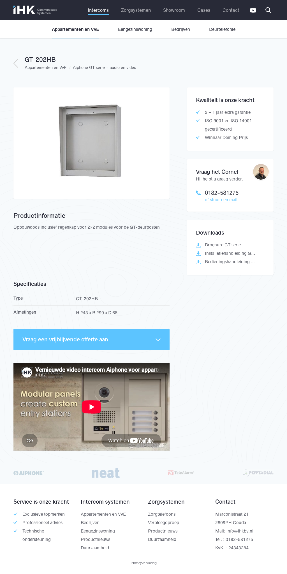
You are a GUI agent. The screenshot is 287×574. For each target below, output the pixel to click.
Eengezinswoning (135, 29)
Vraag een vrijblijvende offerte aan (65, 339)
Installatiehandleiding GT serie (230, 253)
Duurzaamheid (95, 547)
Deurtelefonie (222, 29)
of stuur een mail (221, 199)
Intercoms (98, 10)
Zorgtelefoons (161, 514)
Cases (203, 10)
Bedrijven (180, 29)
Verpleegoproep (163, 522)
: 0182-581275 (238, 539)
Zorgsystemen (136, 10)
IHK (35, 10)
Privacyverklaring (144, 563)
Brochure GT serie (223, 244)
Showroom (174, 10)
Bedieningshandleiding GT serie (230, 261)
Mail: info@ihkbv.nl (234, 531)
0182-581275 (222, 193)
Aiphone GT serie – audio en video (104, 67)
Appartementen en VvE (75, 29)
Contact (231, 10)
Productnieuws (95, 539)
